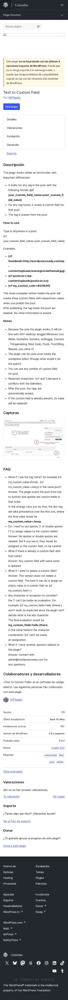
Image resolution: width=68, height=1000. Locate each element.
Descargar (11, 106)
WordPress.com (14, 922)
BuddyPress (12, 940)
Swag (41, 912)
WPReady (14, 97)
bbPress (10, 934)
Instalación (13, 136)
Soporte (12, 153)
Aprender (8, 894)
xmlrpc (60, 762)
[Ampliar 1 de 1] (60, 422)
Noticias (8, 872)
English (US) (58, 747)
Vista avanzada (12, 771)
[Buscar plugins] (38, 26)
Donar (41, 906)
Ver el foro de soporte (16, 821)
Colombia (16, 955)
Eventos (41, 900)
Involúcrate (42, 894)
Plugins (40, 878)
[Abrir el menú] (62, 5)
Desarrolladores (12, 906)
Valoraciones (14, 128)
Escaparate (42, 866)
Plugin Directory (12, 14)
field (61, 755)
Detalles (12, 119)
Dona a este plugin (14, 845)
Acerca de (9, 866)
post (52, 762)
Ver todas (59, 796)
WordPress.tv (13, 912)
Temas (40, 872)
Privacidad (9, 883)
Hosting (8, 878)
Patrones (41, 883)
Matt (8, 928)
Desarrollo (13, 144)
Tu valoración (11, 796)
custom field (50, 755)
